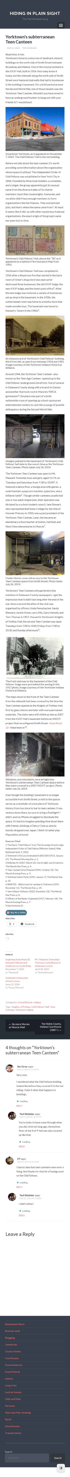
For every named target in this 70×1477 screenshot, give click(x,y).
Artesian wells (12, 1330)
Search (8, 1451)
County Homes (13, 1351)
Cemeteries (11, 1344)
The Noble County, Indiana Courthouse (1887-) (50, 1026)
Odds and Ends (13, 1398)
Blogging (10, 1337)
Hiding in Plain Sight (35, 13)
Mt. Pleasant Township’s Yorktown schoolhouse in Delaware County (48, 962)
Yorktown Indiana (24, 1009)
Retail (8, 1419)
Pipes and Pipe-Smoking (18, 1412)
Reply (19, 1106)
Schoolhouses (12, 1426)
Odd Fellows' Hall (40, 1006)
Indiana (37, 1002)
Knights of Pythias (21, 1006)
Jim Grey (22, 1066)
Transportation (13, 1432)
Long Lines (11, 1385)
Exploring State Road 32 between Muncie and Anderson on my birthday (18, 962)
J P (18, 1158)
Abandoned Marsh (15, 1324)
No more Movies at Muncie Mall (19, 1026)
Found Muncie (25, 1002)
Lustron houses (13, 1392)
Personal (10, 1405)
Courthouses (12, 1358)
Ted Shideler (29, 48)
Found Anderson (13, 1364)
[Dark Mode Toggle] (61, 1468)
